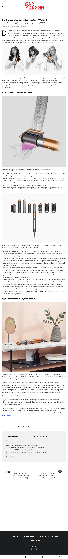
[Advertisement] (34, 511)
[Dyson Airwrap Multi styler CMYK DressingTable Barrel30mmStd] (34, 337)
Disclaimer (54, 536)
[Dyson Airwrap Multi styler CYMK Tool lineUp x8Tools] (34, 218)
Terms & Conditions (34, 540)
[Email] (23, 426)
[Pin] (18, 426)
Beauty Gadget (15, 26)
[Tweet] (14, 426)
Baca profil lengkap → (13, 457)
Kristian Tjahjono (6, 26)
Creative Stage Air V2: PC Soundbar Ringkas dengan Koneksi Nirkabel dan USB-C (46, 474)
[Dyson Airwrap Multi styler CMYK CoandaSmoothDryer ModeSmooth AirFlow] (34, 131)
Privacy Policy (44, 536)
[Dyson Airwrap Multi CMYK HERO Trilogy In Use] (34, 60)
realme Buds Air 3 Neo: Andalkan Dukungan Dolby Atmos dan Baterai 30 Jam (21, 474)
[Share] (9, 426)
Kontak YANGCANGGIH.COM (29, 536)
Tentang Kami (14, 536)
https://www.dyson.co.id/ (9, 415)
